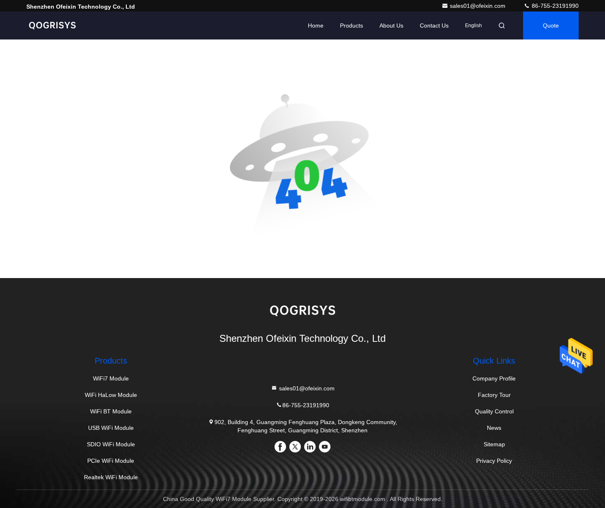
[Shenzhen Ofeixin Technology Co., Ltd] (52, 25)
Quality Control (494, 411)
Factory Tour (494, 395)
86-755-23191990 (554, 5)
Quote (551, 25)
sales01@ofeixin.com (478, 5)
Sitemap (494, 444)
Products (351, 25)
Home (315, 25)
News (494, 427)
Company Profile (494, 378)
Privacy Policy (494, 460)
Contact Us (434, 25)
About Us (391, 25)
